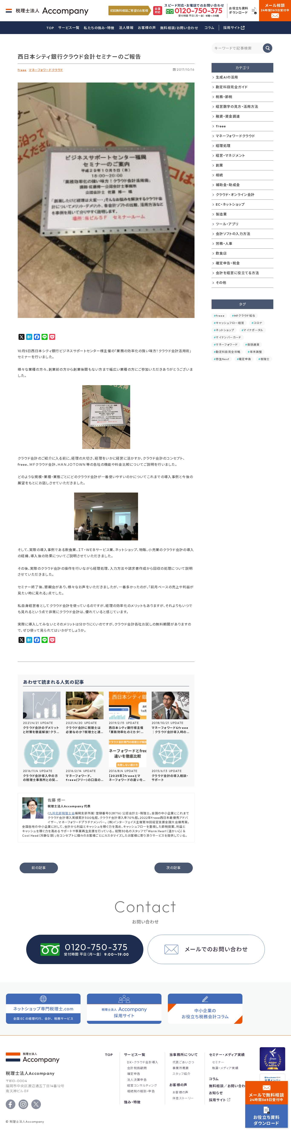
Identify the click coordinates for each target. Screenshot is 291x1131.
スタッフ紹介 (181, 1074)
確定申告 (245, 358)
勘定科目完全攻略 (228, 351)
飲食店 (221, 253)
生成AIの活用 (227, 77)
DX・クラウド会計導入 (142, 1062)
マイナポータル (253, 330)
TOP (50, 28)
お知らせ (216, 1093)
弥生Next (222, 358)
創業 (219, 165)
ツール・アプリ (227, 224)
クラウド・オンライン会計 (235, 194)
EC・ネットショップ (230, 204)
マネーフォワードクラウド (46, 70)
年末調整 (256, 351)
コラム (210, 28)
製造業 (221, 214)
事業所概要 (181, 1068)
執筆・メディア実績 (225, 1068)
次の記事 (173, 868)
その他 (221, 283)
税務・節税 (224, 97)
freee (22, 70)
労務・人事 (224, 243)
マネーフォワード (227, 344)
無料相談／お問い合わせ (229, 1086)
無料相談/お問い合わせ (179, 28)
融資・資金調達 (228, 116)
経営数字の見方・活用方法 (237, 106)
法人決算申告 (137, 1080)
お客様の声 (147, 28)
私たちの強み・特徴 (99, 28)
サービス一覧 (68, 28)
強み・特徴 (132, 1102)
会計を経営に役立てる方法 (237, 273)
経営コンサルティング (142, 1085)
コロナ (258, 323)
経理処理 (223, 146)
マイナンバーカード (228, 337)
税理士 (265, 358)
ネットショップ (225, 330)
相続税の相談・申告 (141, 1091)
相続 (219, 175)
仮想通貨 (253, 344)
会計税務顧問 (137, 1068)
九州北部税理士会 (62, 813)
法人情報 (126, 28)
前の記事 (39, 868)
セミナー (218, 1062)
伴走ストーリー (183, 1098)
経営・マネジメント (230, 155)
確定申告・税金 (228, 263)
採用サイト (217, 1100)
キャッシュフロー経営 (230, 323)
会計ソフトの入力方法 (233, 234)
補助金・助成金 (228, 185)
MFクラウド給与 (244, 315)
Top (109, 1055)
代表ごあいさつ (183, 1062)
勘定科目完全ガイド (232, 87)
